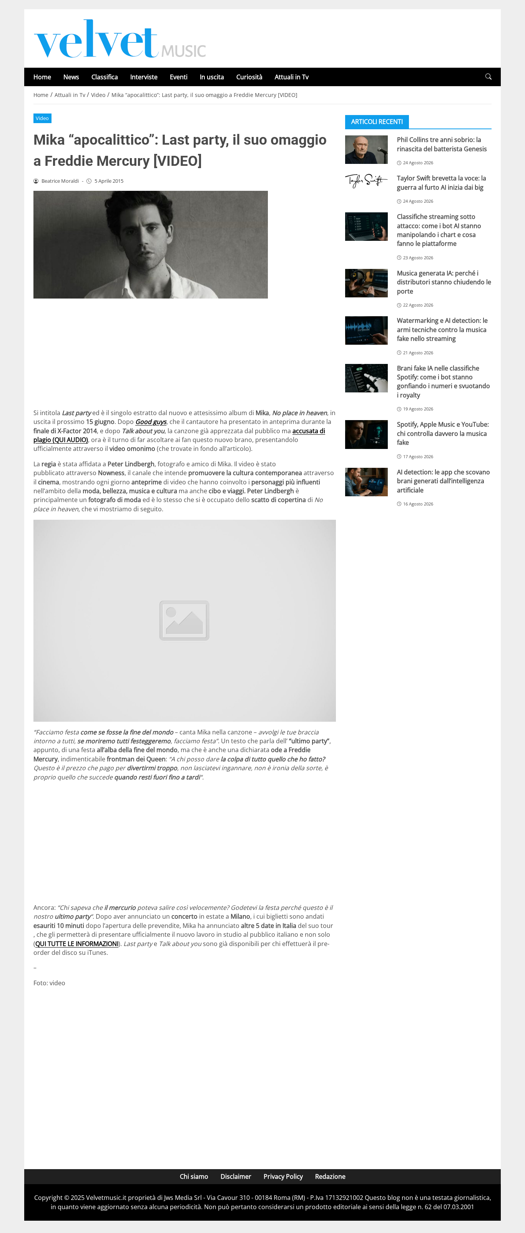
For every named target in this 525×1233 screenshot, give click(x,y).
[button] (488, 76)
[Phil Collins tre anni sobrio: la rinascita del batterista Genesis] (366, 149)
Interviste (144, 77)
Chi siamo (194, 1176)
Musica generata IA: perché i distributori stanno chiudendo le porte (444, 282)
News (71, 77)
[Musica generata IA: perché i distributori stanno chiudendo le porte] (366, 283)
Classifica (104, 77)
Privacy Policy (283, 1176)
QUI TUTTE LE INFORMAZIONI (76, 943)
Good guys (150, 421)
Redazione (330, 1176)
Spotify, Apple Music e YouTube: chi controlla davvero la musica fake (443, 433)
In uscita (212, 77)
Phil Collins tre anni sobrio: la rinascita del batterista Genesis (442, 144)
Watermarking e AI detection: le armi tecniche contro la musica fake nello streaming (442, 329)
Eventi (179, 77)
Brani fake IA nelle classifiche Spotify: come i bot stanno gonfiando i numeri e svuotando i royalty (443, 381)
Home (42, 77)
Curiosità (249, 77)
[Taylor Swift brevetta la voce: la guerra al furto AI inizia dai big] (366, 181)
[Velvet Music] (119, 37)
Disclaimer (236, 1176)
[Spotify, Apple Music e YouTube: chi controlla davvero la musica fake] (366, 434)
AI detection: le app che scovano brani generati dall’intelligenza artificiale (443, 480)
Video (42, 118)
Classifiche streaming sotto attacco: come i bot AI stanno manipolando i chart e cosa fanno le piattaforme (439, 230)
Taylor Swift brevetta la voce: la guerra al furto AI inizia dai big (441, 182)
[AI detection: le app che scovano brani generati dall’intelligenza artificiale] (366, 481)
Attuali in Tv (292, 77)
